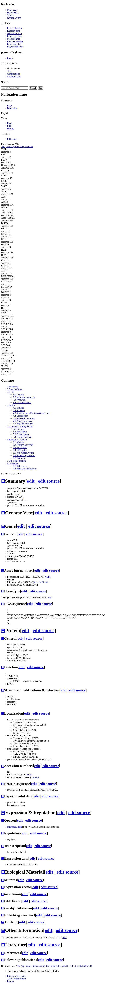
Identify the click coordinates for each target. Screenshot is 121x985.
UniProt (35, 777)
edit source (49, 481)
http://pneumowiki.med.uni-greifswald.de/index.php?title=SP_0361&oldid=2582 (54, 966)
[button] (3, 23)
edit (31, 481)
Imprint (10, 981)
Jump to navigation (10, 146)
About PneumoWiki (16, 978)
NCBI (47, 577)
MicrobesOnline (40, 582)
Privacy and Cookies (16, 976)
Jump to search (26, 146)
